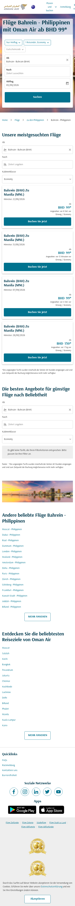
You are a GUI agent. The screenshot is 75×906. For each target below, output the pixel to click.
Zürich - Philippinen (11, 579)
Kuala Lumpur (9, 720)
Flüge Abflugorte (28, 827)
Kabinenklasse (9, 172)
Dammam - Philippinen (13, 546)
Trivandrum (7, 670)
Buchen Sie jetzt (37, 221)
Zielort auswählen (14, 73)
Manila (5, 714)
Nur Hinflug (11, 42)
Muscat (6, 648)
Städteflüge (41, 823)
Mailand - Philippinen (12, 557)
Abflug (9, 81)
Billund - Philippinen (11, 607)
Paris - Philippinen (10, 573)
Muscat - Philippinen (12, 529)
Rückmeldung (8, 765)
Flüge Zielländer (12, 823)
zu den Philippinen (35, 120)
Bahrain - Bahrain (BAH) (18, 61)
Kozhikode (7, 686)
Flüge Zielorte (27, 823)
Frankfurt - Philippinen (13, 590)
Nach (9, 70)
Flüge (17, 120)
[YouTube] (58, 792)
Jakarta (5, 675)
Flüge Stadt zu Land (57, 823)
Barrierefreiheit (9, 775)
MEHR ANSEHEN (37, 616)
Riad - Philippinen (10, 540)
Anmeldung (65, 7)
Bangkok (6, 664)
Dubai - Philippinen (11, 535)
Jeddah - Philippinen (11, 601)
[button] (37, 42)
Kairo (4, 725)
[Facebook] (14, 792)
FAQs (4, 760)
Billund (5, 703)
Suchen (37, 97)
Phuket (5, 709)
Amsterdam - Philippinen (13, 562)
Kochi (5, 659)
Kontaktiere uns (9, 770)
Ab (7, 58)
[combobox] (37, 150)
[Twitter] (47, 792)
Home (5, 120)
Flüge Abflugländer (46, 827)
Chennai (6, 681)
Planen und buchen (52, 7)
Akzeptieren (37, 899)
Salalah (5, 653)
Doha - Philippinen (11, 568)
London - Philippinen (12, 551)
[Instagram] (25, 792)
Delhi (4, 698)
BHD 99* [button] (56, 30)
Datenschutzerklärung (51, 886)
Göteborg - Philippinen (12, 585)
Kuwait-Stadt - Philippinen (14, 596)
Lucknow (6, 692)
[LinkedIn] (36, 792)
